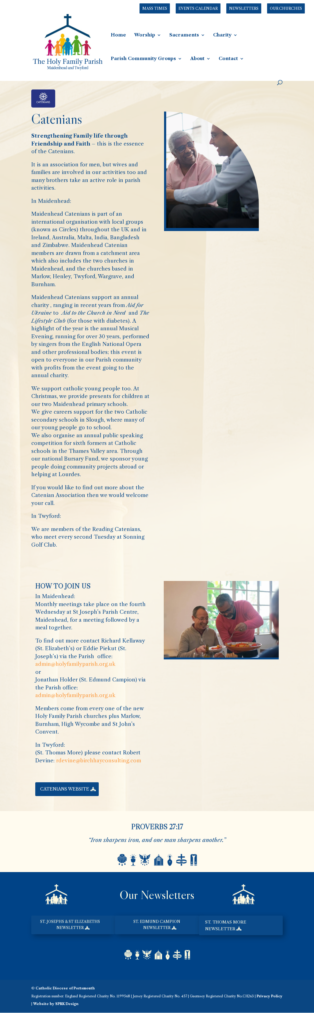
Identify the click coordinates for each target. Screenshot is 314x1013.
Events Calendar (198, 8)
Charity (222, 35)
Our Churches (286, 8)
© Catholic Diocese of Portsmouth (63, 988)
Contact (228, 58)
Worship (144, 35)
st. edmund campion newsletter (156, 924)
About (197, 58)
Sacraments (184, 35)
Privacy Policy (269, 996)
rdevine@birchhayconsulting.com (98, 760)
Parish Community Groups (143, 58)
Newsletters (243, 8)
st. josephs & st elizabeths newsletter (70, 924)
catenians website (64, 789)
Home (118, 35)
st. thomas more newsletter (225, 925)
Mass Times (154, 8)
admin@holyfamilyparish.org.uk (75, 664)
